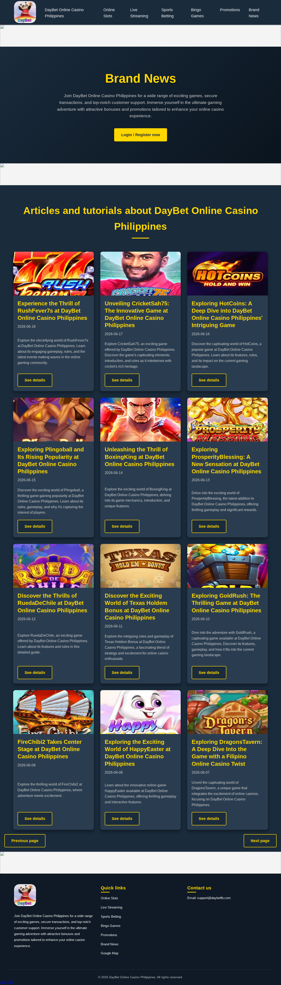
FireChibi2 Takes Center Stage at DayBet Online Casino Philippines (50, 749)
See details (35, 380)
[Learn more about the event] (140, 36)
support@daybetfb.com (214, 898)
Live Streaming (139, 13)
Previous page (24, 841)
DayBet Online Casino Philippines (64, 13)
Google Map (109, 953)
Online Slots (109, 13)
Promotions (230, 10)
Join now (7, 982)
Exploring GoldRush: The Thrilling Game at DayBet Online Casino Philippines (226, 603)
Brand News (254, 13)
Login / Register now (140, 135)
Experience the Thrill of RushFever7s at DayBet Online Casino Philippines (52, 310)
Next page (260, 841)
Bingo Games (197, 13)
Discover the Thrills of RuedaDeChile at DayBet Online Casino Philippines (52, 603)
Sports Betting (167, 13)
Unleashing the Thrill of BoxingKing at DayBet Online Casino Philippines (139, 456)
